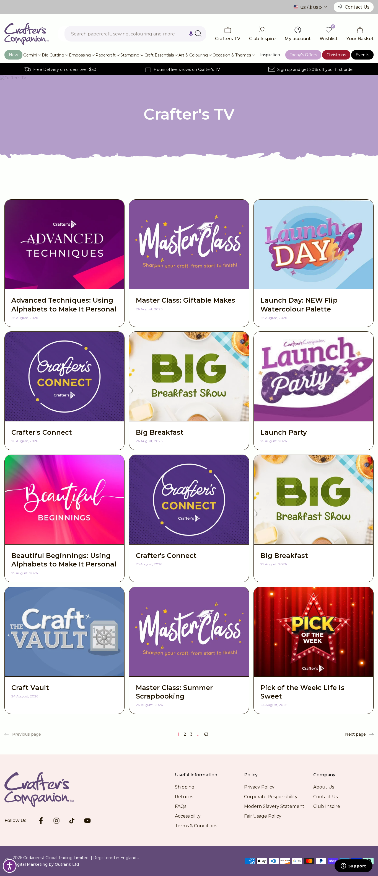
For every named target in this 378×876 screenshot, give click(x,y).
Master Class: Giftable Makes (185, 300)
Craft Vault (30, 688)
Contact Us (357, 7)
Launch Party (283, 432)
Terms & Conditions (196, 825)
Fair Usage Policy (262, 816)
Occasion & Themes (232, 55)
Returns (184, 796)
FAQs (180, 806)
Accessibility (188, 816)
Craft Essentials (159, 55)
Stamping (129, 55)
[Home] (26, 34)
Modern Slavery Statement (274, 806)
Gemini (30, 55)
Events (362, 54)
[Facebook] (41, 820)
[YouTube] (87, 820)
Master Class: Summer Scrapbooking (174, 692)
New (13, 54)
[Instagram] (56, 820)
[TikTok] (72, 820)
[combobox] (135, 34)
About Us (323, 787)
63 (206, 734)
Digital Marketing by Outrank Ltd (46, 864)
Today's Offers (303, 54)
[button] (191, 34)
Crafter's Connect (41, 432)
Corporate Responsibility (270, 796)
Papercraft (105, 55)
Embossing (80, 55)
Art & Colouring (193, 55)
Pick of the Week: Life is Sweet (302, 692)
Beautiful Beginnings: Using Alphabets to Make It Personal (63, 560)
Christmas (336, 54)
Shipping (185, 787)
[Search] (198, 33)
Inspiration (270, 54)
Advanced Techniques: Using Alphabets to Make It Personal (63, 304)
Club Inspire (326, 806)
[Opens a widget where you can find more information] (353, 866)
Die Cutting (53, 55)
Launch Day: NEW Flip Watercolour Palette (299, 304)
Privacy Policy (259, 787)
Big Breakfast (159, 432)
